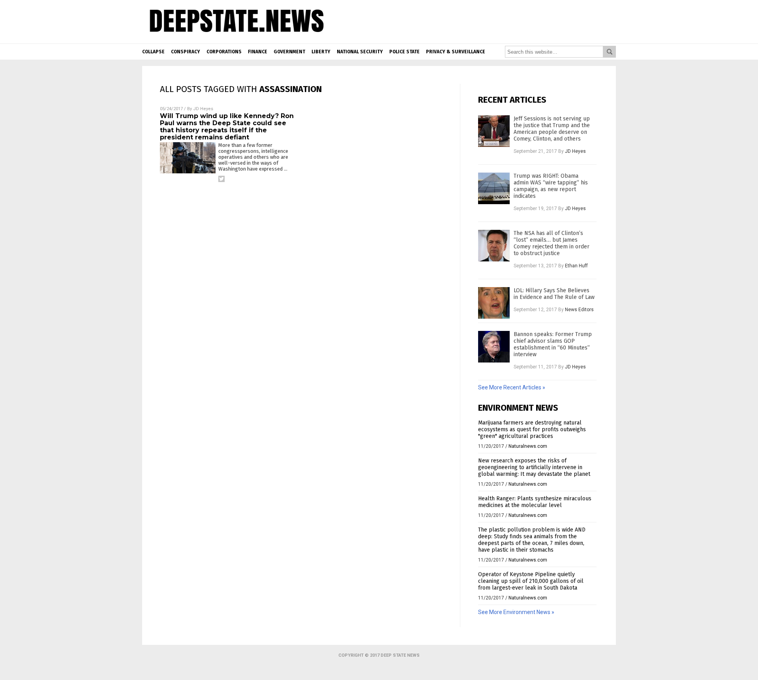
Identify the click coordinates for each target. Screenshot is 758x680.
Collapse (153, 51)
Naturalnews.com (527, 446)
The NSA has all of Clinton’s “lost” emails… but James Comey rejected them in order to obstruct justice (551, 243)
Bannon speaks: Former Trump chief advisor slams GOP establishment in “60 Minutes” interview (553, 344)
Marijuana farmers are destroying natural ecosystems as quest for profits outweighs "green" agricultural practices (532, 429)
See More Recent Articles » (511, 387)
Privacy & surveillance (455, 51)
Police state (404, 51)
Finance (257, 51)
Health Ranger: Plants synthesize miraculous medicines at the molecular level (534, 502)
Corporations (224, 51)
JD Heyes (203, 108)
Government (289, 51)
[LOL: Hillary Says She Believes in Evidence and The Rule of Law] (494, 303)
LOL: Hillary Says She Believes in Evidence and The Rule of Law (554, 294)
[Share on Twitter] (221, 179)
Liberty (320, 51)
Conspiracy (185, 51)
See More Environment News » (516, 612)
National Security (360, 51)
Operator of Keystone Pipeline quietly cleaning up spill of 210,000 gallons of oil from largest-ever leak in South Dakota (531, 581)
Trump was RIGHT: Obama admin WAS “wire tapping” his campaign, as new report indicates (551, 186)
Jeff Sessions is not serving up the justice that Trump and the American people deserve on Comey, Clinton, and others (552, 128)
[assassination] (235, 36)
